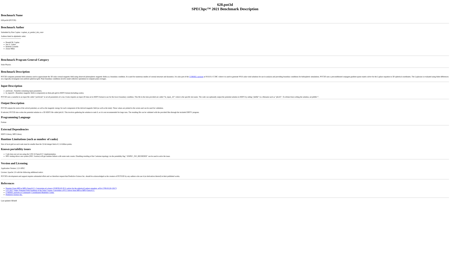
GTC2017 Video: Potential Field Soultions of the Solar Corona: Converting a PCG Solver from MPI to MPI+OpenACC (50, 190)
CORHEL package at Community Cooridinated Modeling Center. (30, 192)
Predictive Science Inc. (14, 195)
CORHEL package (196, 77)
